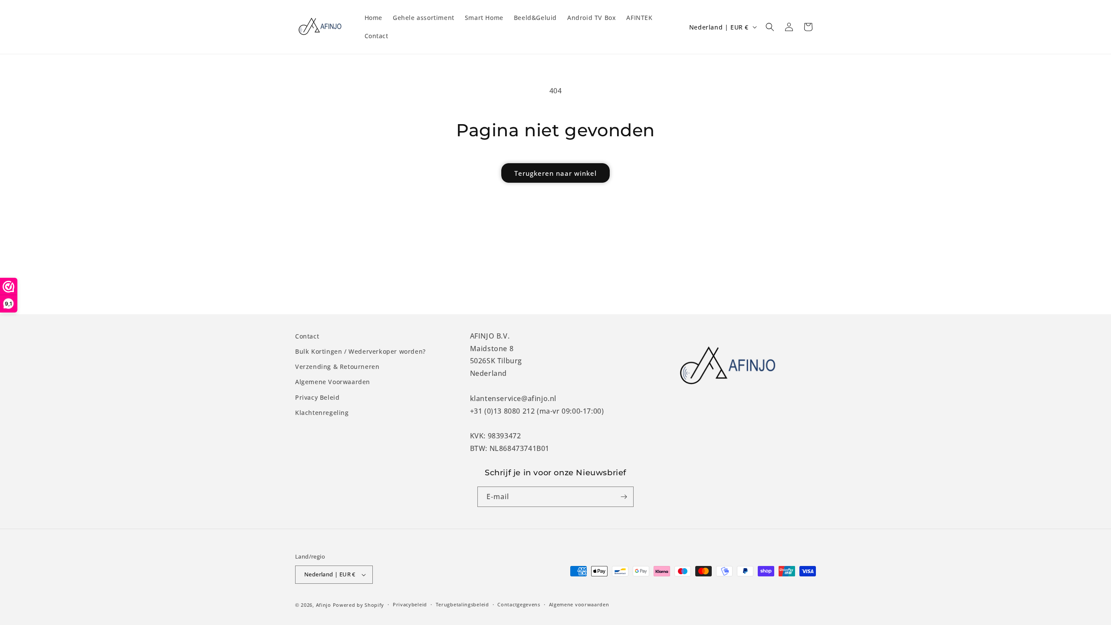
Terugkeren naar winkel (555, 173)
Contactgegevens (518, 604)
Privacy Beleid (317, 397)
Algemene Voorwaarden (332, 382)
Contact (307, 336)
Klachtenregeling (322, 412)
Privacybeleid (410, 604)
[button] (769, 26)
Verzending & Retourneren (337, 366)
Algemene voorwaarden (579, 604)
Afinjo (323, 605)
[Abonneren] (623, 497)
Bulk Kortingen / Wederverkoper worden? (360, 351)
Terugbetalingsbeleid (462, 604)
